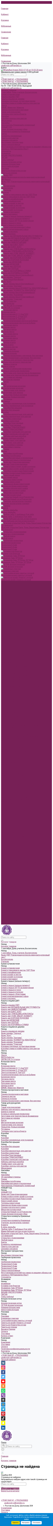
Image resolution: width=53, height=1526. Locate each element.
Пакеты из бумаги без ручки (13, 902)
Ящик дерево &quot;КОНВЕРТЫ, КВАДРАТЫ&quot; (23, 678)
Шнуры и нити (7, 715)
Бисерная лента (8, 706)
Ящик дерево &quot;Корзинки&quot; (17, 680)
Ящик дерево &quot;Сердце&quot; (16, 671)
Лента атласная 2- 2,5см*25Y (14, 316)
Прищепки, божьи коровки (13, 747)
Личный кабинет (8, 1360)
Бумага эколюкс (8, 645)
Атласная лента (8, 695)
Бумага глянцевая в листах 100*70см (18, 621)
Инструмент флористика (12, 849)
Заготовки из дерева (10, 738)
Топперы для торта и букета (13, 751)
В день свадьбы (8, 825)
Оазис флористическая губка (14, 817)
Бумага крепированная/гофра (14, 643)
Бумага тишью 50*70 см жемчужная (17, 221)
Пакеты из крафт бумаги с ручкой (16, 899)
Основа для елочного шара (13, 810)
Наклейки (5, 782)
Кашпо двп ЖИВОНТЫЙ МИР (13, 651)
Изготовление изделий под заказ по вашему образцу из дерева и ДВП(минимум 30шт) (26, 863)
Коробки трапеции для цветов (15, 771)
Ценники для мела (9, 847)
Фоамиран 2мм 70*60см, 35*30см (16, 876)
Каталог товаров (8, 604)
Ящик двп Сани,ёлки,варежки (14, 797)
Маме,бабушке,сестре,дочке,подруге (18, 830)
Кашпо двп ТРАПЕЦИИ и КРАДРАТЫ (17, 656)
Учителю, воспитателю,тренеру (15, 821)
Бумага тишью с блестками (13, 641)
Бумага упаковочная (10, 619)
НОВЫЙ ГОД (6, 795)
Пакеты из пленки (9, 904)
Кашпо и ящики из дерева (12, 669)
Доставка (5, 593)
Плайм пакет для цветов (12, 775)
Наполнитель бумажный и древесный (18, 793)
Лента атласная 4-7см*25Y (13, 319)
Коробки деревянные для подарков (17, 756)
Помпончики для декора (12, 745)
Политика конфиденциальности (15, 597)
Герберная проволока (11, 852)
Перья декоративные (10, 860)
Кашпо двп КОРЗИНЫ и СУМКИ (15, 667)
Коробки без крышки (10, 758)
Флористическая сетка (11, 884)
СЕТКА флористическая (12, 886)
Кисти (3, 741)
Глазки (4, 786)
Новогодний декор (9, 804)
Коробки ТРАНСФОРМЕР (12, 769)
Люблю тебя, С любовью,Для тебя (16, 828)
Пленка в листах (8, 721)
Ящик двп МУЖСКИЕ (10, 662)
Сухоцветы (6, 867)
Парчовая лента (8, 710)
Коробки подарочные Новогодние (16, 802)
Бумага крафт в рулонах (12, 627)
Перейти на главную (10, 1489)
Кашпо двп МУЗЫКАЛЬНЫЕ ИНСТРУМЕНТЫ (20, 649)
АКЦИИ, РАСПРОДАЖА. (11, 878)
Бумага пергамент (9, 630)
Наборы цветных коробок (12, 773)
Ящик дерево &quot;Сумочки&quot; (16, 682)
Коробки (5, 412)
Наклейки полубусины (11, 788)
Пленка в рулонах (9, 723)
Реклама (5, 893)
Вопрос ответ (7, 912)
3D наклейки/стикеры (11, 784)
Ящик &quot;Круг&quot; (11, 673)
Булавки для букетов (10, 871)
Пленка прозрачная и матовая (14, 719)
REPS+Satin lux (7, 691)
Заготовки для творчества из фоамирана (19, 736)
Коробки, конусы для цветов (14, 778)
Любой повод (7, 839)
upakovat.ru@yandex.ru (11, 65)
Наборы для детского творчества (16, 730)
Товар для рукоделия (10, 728)
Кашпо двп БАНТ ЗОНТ (11, 654)
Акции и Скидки (8, 906)
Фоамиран (5, 869)
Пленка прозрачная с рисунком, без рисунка (21, 725)
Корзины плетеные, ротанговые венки (18, 684)
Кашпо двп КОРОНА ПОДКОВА (15, 660)
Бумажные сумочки (10, 895)
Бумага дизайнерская (11, 623)
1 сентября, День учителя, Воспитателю (19, 606)
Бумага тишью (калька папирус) (15, 632)
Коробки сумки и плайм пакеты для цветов (20, 686)
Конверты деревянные (11, 843)
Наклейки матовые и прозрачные (16, 791)
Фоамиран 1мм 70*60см (12, 873)
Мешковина (6, 780)
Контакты (5, 923)
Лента (4, 688)
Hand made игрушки (10, 891)
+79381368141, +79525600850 (14, 1355)
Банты (4, 841)
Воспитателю (7, 614)
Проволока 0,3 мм (9, 545)
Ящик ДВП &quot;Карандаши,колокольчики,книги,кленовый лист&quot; (23, 610)
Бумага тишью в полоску (12, 225)
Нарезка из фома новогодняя (14, 808)
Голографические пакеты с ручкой (16, 897)
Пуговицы (5, 749)
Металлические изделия (12, 743)
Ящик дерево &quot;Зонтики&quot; (16, 675)
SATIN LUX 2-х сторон (10, 693)
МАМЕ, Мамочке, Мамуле (12, 717)
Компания (5, 915)
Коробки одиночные (10, 765)
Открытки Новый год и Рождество (16, 815)
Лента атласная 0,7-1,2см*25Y (14, 314)
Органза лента (7, 708)
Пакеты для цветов (9, 845)
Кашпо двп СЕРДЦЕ (10, 664)
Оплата (4, 595)
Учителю (5, 617)
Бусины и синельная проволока (15, 734)
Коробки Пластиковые (11, 767)
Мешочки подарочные (11, 812)
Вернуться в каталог (10, 1491)
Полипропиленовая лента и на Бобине (18, 704)
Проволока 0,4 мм (9, 547)
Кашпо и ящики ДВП (10, 647)
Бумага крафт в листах (11, 625)
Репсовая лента (8, 712)
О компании (6, 1508)
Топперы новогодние (10, 806)
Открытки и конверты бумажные (15, 819)
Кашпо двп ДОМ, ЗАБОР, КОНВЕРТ (16, 658)
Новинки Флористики (10, 889)
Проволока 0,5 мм (9, 549)
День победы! (7, 882)
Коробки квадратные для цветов (16, 762)
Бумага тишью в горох (11, 223)
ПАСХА (4, 880)
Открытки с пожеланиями (12, 836)
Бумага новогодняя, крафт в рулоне (17, 799)
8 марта (4, 823)
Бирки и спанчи (8, 732)
